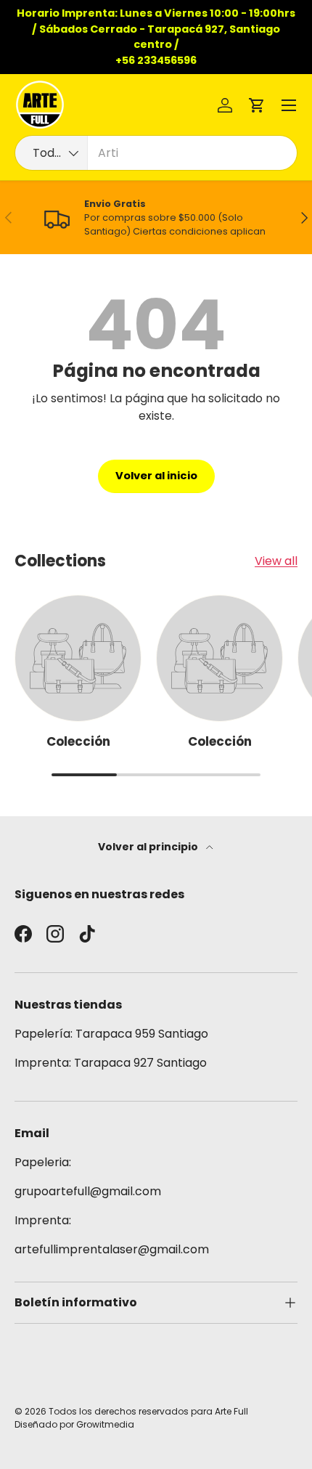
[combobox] (156, 153)
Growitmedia (105, 1424)
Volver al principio (149, 846)
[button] (257, 105)
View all (276, 561)
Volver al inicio (156, 475)
